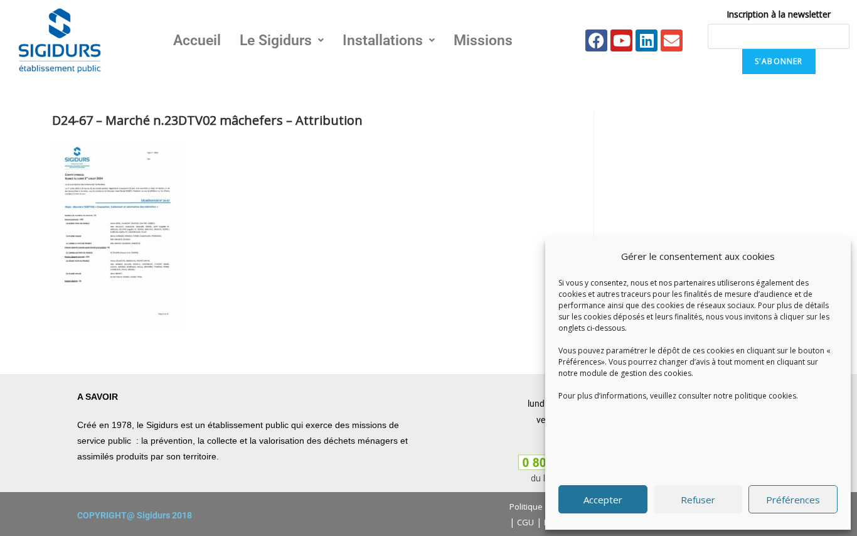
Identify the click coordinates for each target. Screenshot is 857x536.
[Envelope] (672, 40)
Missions (483, 40)
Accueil (197, 40)
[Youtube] (621, 40)
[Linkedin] (646, 40)
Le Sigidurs (276, 40)
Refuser (698, 499)
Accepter (602, 499)
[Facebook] (596, 40)
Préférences (793, 499)
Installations (383, 40)
